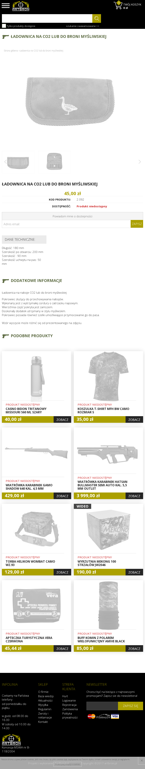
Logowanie (69, 700)
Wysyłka (43, 705)
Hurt (65, 696)
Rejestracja (69, 705)
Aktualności (45, 700)
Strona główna (11, 50)
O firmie (43, 692)
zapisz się (130, 706)
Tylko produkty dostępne (20, 26)
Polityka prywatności (70, 715)
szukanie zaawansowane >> (82, 26)
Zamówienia (70, 709)
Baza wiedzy (46, 696)
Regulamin (44, 709)
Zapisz (137, 224)
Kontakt (43, 722)
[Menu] (5, 5)
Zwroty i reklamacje (45, 715)
